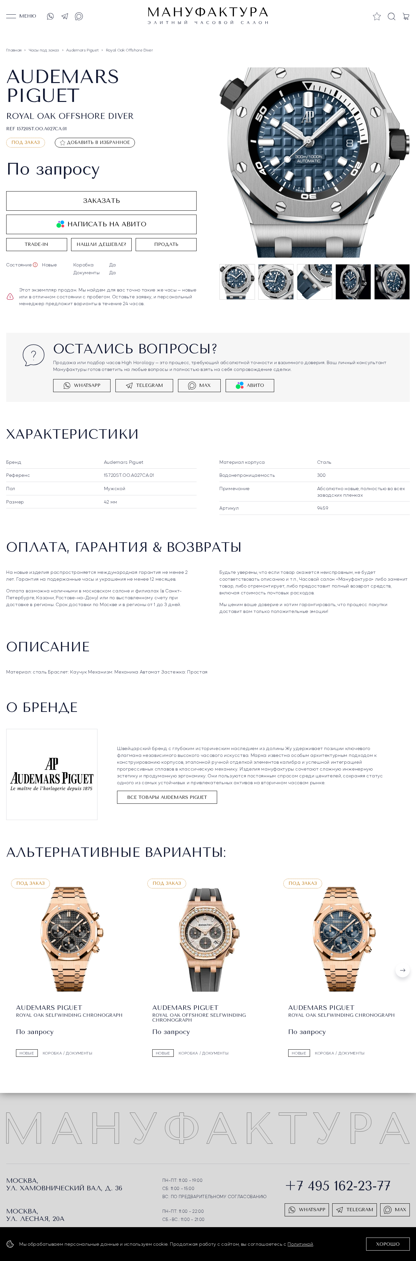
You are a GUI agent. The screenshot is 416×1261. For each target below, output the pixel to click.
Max (205, 385)
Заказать (101, 201)
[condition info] (35, 265)
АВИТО (255, 385)
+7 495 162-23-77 (338, 1186)
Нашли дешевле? (101, 244)
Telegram (149, 385)
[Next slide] (402, 970)
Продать (166, 244)
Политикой (300, 1243)
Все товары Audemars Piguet (167, 797)
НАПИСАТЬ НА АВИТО (106, 224)
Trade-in (36, 244)
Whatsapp (87, 385)
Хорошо (388, 1244)
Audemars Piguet (124, 462)
